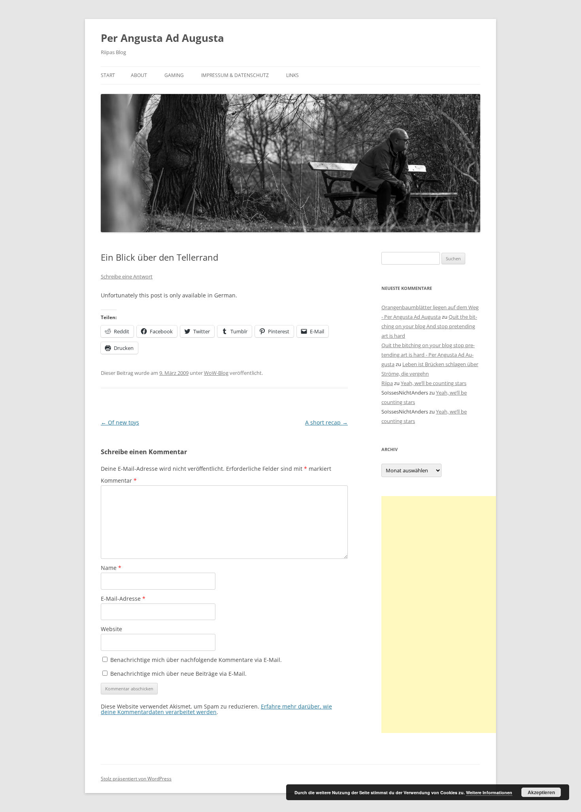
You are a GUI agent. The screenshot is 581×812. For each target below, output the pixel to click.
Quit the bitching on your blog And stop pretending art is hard (429, 326)
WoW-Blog (216, 372)
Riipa (387, 383)
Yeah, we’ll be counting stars (433, 383)
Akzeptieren (541, 792)
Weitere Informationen (489, 792)
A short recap (326, 422)
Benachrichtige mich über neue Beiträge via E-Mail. (178, 673)
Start (108, 75)
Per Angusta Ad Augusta (162, 38)
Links (292, 75)
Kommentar (119, 480)
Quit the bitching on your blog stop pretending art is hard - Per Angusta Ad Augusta (428, 355)
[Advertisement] (440, 614)
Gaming (174, 75)
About (139, 75)
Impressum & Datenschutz (235, 75)
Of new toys (120, 422)
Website (111, 629)
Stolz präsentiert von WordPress (136, 778)
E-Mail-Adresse (123, 598)
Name (111, 567)
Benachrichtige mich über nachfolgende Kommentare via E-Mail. (196, 660)
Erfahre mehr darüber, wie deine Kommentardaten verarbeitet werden (216, 709)
